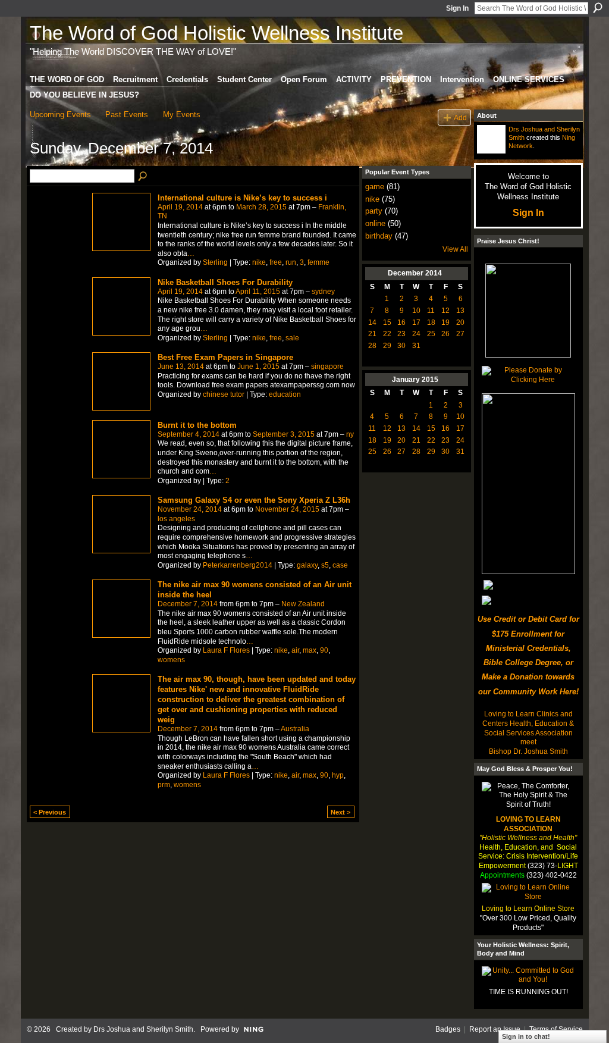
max (309, 650)
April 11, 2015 (258, 291)
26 (445, 334)
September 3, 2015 (284, 434)
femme (318, 262)
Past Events (126, 114)
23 (401, 334)
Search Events (143, 176)
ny (350, 434)
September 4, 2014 (188, 434)
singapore (327, 366)
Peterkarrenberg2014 (237, 565)
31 (416, 346)
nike (259, 262)
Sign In (457, 8)
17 (416, 322)
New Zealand (303, 604)
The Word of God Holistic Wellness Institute (216, 33)
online (375, 223)
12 (445, 310)
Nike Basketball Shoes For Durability (225, 282)
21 (372, 334)
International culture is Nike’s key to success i (242, 197)
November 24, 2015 (287, 509)
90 (324, 650)
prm (164, 785)
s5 (325, 565)
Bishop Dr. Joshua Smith (528, 751)
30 (401, 346)
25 (431, 334)
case (340, 565)
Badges (447, 1029)
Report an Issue (494, 1029)
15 (387, 322)
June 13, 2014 (181, 366)
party (373, 210)
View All (455, 249)
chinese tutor (223, 394)
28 (372, 346)
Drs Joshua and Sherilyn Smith (143, 1029)
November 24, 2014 (190, 509)
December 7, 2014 (188, 604)
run (290, 262)
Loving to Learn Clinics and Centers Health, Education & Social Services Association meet (528, 728)
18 (431, 322)
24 (416, 334)
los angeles (176, 519)
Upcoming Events (60, 114)
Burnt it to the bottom (197, 425)
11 (431, 310)
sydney (323, 291)
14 (372, 322)
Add (460, 117)
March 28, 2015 (261, 207)
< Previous (49, 812)
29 (387, 346)
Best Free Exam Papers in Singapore (225, 357)
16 (401, 322)
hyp (338, 775)
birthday (379, 235)
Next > (340, 812)
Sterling (215, 262)
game (374, 186)
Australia (295, 729)
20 (460, 322)
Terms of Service (556, 1029)
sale (292, 338)
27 (460, 334)
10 (416, 310)
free (275, 262)
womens (171, 660)
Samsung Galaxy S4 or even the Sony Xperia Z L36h (254, 500)
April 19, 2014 (180, 207)
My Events (181, 114)
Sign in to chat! (526, 1036)
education (285, 394)
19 (445, 322)
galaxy (307, 565)
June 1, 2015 (258, 366)
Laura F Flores (226, 650)
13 (460, 310)
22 (387, 334)
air (295, 650)
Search (597, 7)
